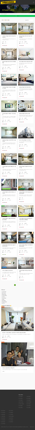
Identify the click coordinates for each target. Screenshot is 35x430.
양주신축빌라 (21, 407)
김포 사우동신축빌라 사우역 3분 (25, 140)
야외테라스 (3, 296)
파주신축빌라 (21, 400)
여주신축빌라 (11, 421)
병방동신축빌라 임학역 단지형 (24, 113)
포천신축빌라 (3, 412)
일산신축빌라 (11, 410)
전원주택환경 (4, 300)
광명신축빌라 (3, 421)
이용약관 (10, 426)
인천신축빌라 (21, 396)
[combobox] (29, 20)
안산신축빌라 (29, 398)
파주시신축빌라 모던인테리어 (7, 270)
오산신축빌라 (11, 419)
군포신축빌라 (11, 412)
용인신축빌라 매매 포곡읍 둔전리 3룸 (25, 61)
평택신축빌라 (3, 410)
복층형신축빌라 (4, 294)
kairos (33, 426)
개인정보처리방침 (14, 426)
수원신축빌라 (21, 405)
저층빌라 (3, 299)
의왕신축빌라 (3, 414)
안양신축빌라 (29, 405)
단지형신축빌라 (4, 291)
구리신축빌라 (11, 414)
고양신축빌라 (29, 400)
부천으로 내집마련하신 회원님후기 (8, 367)
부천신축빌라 (21, 398)
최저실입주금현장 (4, 301)
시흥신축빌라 (3, 416)
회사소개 (7, 426)
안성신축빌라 (3, 423)
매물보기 (9, 57)
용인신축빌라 (29, 403)
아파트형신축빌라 (4, 295)
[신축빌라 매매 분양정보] (8, 3)
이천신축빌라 (3, 419)
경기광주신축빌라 (21, 403)
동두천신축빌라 (11, 416)
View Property (17, 326)
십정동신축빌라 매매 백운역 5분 (25, 87)
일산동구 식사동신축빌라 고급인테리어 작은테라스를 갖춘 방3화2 (14, 332)
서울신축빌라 (29, 396)
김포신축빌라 (29, 407)
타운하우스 (3, 303)
